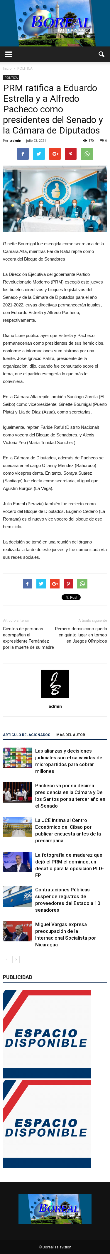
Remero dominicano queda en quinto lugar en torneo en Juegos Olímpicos (81, 635)
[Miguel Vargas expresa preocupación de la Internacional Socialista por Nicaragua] (17, 931)
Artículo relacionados (26, 735)
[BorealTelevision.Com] (55, 23)
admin (15, 140)
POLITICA (11, 78)
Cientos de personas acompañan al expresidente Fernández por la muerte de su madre (28, 638)
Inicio (7, 68)
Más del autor (70, 735)
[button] (102, 54)
